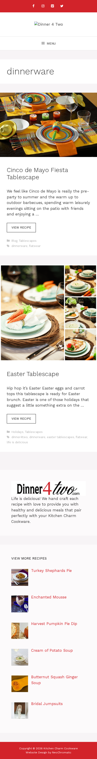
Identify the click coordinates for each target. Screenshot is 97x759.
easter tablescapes (60, 437)
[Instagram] (43, 6)
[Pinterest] (52, 6)
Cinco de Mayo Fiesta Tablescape (37, 173)
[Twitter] (62, 6)
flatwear (35, 246)
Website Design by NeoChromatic (48, 752)
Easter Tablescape (33, 374)
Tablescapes (28, 240)
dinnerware (20, 246)
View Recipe (21, 227)
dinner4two (20, 437)
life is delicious (17, 442)
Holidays (17, 432)
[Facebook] (33, 6)
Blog (14, 240)
